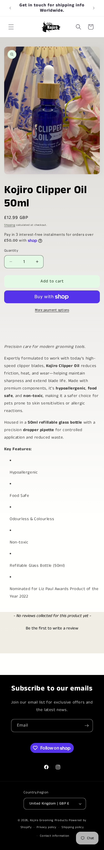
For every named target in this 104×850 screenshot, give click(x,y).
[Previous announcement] (10, 8)
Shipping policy (73, 827)
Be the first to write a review (52, 628)
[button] (11, 27)
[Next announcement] (94, 8)
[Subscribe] (86, 725)
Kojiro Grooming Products (49, 820)
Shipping (9, 225)
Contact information (54, 836)
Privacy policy (46, 827)
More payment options (52, 310)
